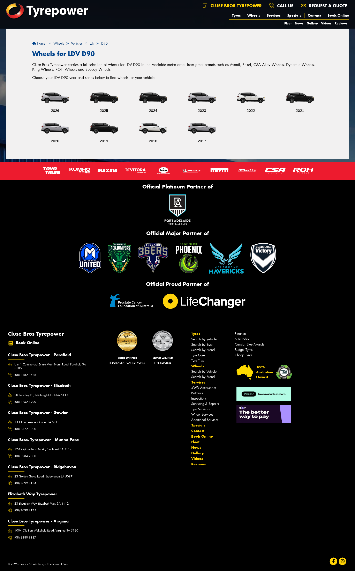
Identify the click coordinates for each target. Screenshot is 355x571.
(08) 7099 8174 (25, 483)
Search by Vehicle (204, 339)
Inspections (198, 398)
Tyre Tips (197, 360)
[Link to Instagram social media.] (342, 561)
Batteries (197, 393)
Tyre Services (200, 409)
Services (274, 15)
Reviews (341, 23)
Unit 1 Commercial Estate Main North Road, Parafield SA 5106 (50, 366)
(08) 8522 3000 (25, 429)
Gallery (312, 23)
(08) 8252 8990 (25, 402)
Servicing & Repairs (205, 404)
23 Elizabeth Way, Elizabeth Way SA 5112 (41, 503)
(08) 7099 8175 (25, 510)
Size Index (242, 339)
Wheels (253, 15)
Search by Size (201, 344)
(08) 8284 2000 (25, 456)
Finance (240, 334)
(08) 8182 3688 (25, 375)
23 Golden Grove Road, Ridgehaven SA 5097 (43, 476)
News (299, 23)
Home (40, 43)
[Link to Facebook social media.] (333, 561)
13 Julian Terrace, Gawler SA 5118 (36, 422)
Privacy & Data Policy (32, 564)
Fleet (288, 23)
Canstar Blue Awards (249, 344)
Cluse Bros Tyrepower (235, 5)
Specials (294, 15)
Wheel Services (202, 414)
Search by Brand (203, 350)
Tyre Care (198, 355)
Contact (314, 15)
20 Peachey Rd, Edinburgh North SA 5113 (41, 395)
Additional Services (204, 420)
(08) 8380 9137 (25, 537)
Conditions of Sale (57, 564)
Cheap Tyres (243, 355)
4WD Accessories (203, 388)
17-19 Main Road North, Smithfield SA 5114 (43, 449)
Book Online (338, 15)
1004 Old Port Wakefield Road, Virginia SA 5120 (46, 530)
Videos (326, 23)
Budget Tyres (243, 350)
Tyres (236, 15)
